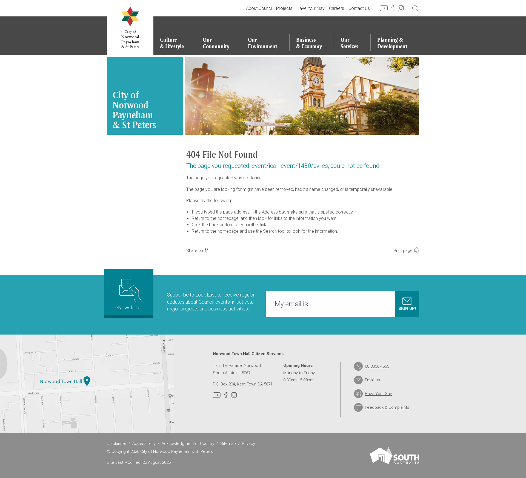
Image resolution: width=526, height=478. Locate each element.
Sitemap (228, 443)
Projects (284, 8)
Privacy (248, 443)
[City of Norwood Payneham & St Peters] (130, 27)
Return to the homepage (215, 218)
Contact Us (359, 8)
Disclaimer (116, 443)
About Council (259, 8)
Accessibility (144, 443)
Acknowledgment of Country (188, 443)
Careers (336, 8)
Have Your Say (311, 8)
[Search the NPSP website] (415, 7)
